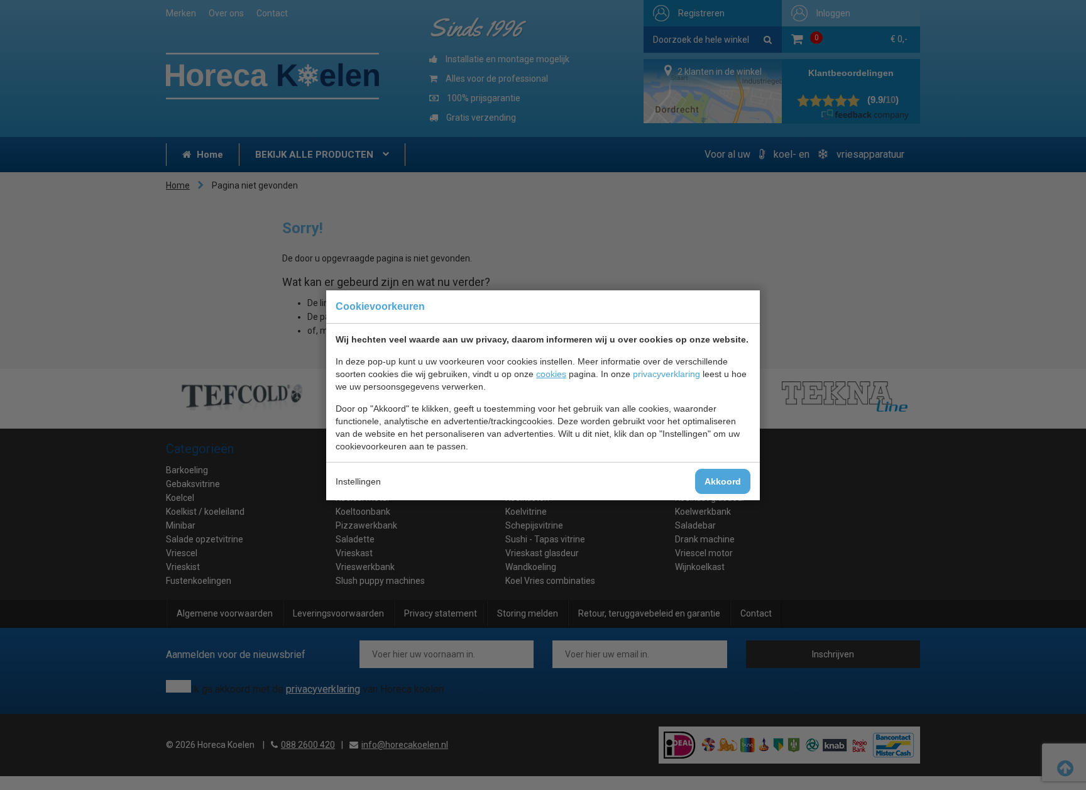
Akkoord (723, 481)
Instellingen (358, 481)
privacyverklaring (666, 374)
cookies (551, 374)
